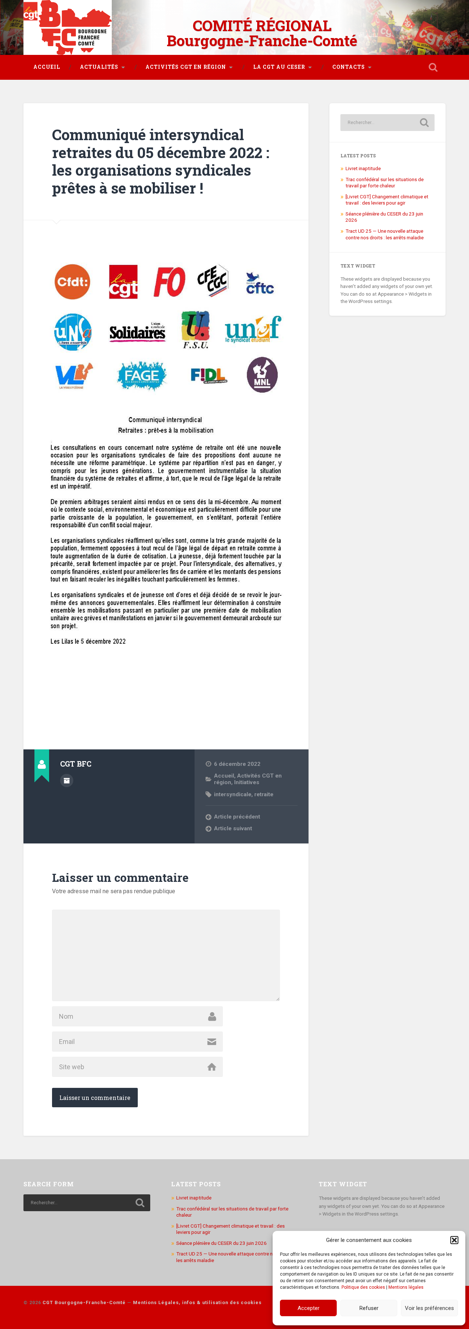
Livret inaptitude (363, 168)
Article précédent (237, 816)
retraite (263, 794)
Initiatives (246, 782)
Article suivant (233, 828)
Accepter (309, 1308)
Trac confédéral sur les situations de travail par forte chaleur (385, 182)
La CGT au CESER (279, 67)
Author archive (66, 780)
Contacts (348, 67)
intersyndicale (232, 794)
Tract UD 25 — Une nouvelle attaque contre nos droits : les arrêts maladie (385, 234)
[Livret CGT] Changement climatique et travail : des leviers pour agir (387, 200)
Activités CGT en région (185, 67)
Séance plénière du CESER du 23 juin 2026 (221, 1243)
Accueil (46, 67)
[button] (454, 1240)
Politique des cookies (363, 1287)
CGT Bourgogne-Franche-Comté (84, 1302)
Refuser (368, 1308)
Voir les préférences (429, 1308)
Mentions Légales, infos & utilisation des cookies (197, 1302)
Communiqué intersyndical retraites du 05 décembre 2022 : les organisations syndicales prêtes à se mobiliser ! (160, 161)
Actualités (99, 67)
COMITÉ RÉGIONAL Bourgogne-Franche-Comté (262, 33)
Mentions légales (406, 1287)
